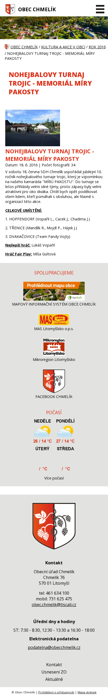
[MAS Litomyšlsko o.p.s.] (54, 323)
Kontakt (54, 664)
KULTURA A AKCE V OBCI (63, 46)
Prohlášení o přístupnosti (56, 692)
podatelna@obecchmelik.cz (54, 647)
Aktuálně (54, 679)
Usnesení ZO (54, 672)
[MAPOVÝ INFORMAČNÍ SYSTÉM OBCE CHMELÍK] (54, 299)
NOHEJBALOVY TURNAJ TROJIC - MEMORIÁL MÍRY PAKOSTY (49, 154)
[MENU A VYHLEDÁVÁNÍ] (100, 9)
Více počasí (54, 478)
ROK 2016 (97, 46)
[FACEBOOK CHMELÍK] (54, 391)
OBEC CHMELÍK (37, 9)
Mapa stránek (87, 692)
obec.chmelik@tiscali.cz (54, 604)
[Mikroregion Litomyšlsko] (54, 354)
